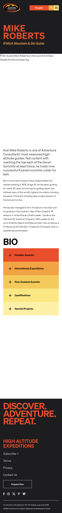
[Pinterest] (19, 494)
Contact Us (10, 474)
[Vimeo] (23, 494)
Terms (7, 460)
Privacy (7, 467)
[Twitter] (13, 494)
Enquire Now (17, 484)
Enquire (39, 7)
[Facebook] (4, 494)
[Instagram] (8, 494)
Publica (47, 508)
